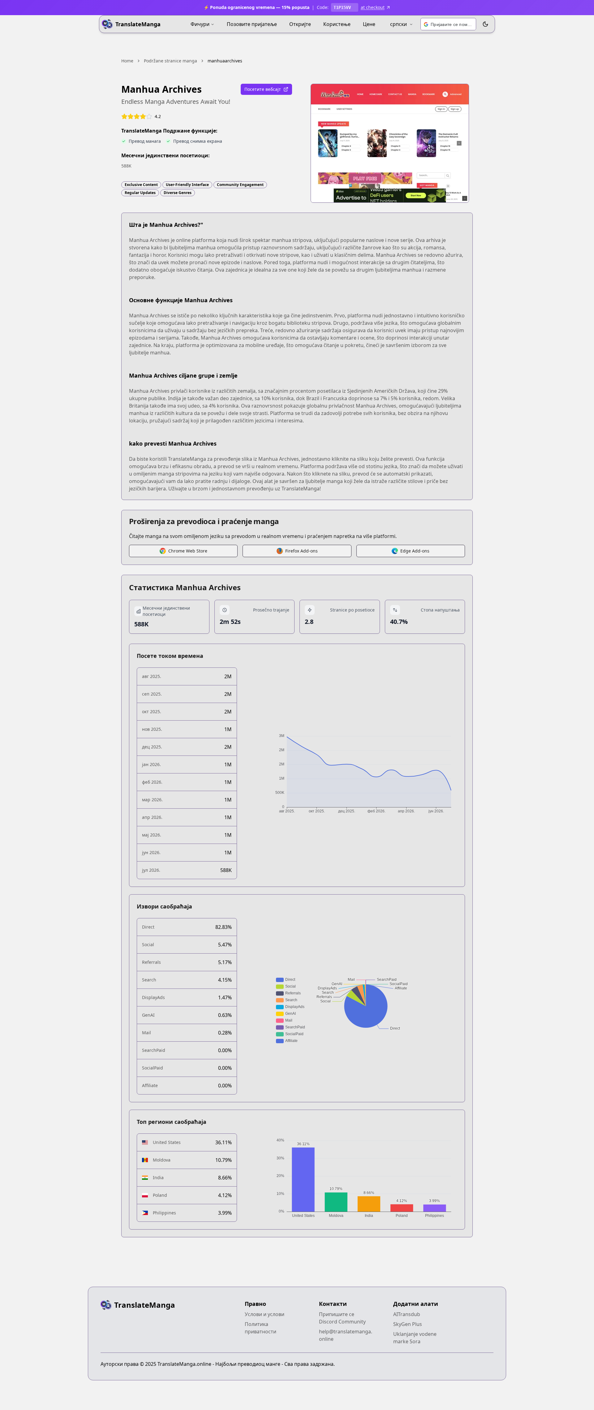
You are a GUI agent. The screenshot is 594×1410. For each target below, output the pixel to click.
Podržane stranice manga (170, 61)
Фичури (200, 24)
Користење (337, 24)
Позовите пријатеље (252, 24)
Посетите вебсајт (262, 89)
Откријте (300, 24)
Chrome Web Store (187, 551)
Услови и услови (264, 1314)
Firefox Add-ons (301, 551)
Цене (369, 24)
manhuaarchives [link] (225, 61)
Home (127, 61)
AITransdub (406, 1314)
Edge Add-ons (414, 551)
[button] (448, 24)
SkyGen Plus (407, 1324)
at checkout (373, 7)
